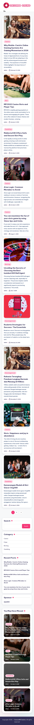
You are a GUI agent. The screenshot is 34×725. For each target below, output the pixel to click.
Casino (7, 41)
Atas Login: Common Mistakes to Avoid (15, 582)
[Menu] (4, 11)
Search (7, 521)
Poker (5, 542)
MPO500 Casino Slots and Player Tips (17, 570)
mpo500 (7, 602)
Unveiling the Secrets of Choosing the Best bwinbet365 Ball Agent (15, 270)
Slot (6, 100)
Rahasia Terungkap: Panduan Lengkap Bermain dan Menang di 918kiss (16, 379)
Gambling (8, 129)
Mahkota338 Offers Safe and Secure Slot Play (16, 575)
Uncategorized (10, 321)
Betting (7, 264)
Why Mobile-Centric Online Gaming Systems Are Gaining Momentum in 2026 (16, 48)
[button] (21, 512)
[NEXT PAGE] (21, 512)
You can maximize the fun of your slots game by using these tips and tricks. (16, 218)
